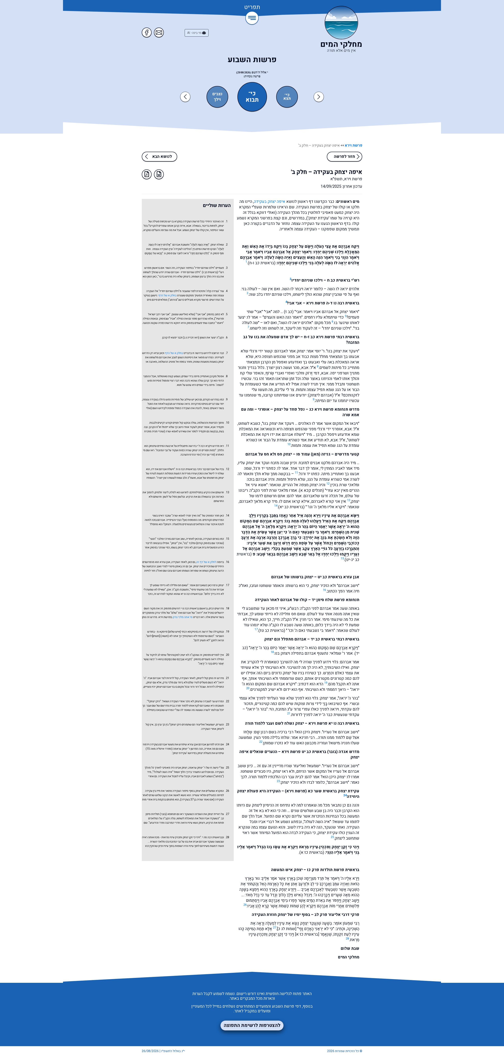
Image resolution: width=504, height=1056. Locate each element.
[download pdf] (147, 174)
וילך (217, 99)
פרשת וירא (353, 145)
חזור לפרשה (344, 156)
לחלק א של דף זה (206, 562)
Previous (186, 96)
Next (318, 96)
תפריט (252, 7)
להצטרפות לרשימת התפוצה (252, 1025)
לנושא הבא (162, 156)
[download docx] (159, 174)
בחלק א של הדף (167, 295)
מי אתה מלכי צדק (182, 617)
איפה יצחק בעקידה (269, 201)
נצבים (217, 94)
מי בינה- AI (194, 32)
